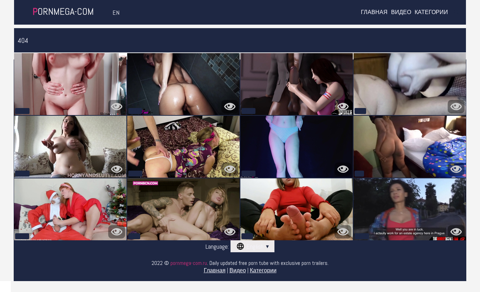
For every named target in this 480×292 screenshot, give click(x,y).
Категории (431, 12)
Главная (374, 12)
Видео (401, 12)
